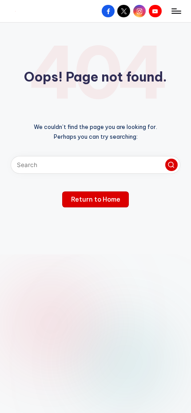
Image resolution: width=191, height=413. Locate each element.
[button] (171, 165)
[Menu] (175, 10)
